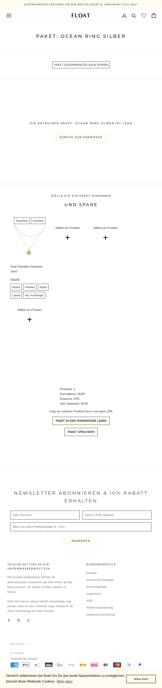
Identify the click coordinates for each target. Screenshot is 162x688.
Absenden (81, 540)
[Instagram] (18, 620)
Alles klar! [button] (141, 679)
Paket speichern (81, 432)
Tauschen (22, 221)
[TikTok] (28, 620)
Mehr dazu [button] (65, 681)
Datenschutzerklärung (100, 615)
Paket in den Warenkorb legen (81, 421)
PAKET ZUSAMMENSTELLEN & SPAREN (81, 65)
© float (17, 653)
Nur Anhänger (34, 295)
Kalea (43, 287)
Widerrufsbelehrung (99, 608)
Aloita (16, 287)
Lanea (16, 295)
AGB (89, 601)
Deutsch (17, 644)
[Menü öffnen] (8, 15)
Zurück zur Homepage (81, 137)
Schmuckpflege (96, 587)
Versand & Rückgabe (99, 580)
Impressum (93, 594)
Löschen (38, 221)
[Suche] (134, 15)
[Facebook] (8, 620)
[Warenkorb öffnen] (154, 15)
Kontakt (91, 573)
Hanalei (30, 287)
